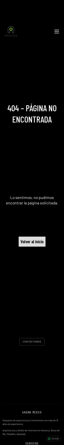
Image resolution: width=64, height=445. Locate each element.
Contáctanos (32, 341)
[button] (53, 439)
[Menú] (56, 31)
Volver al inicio (32, 241)
